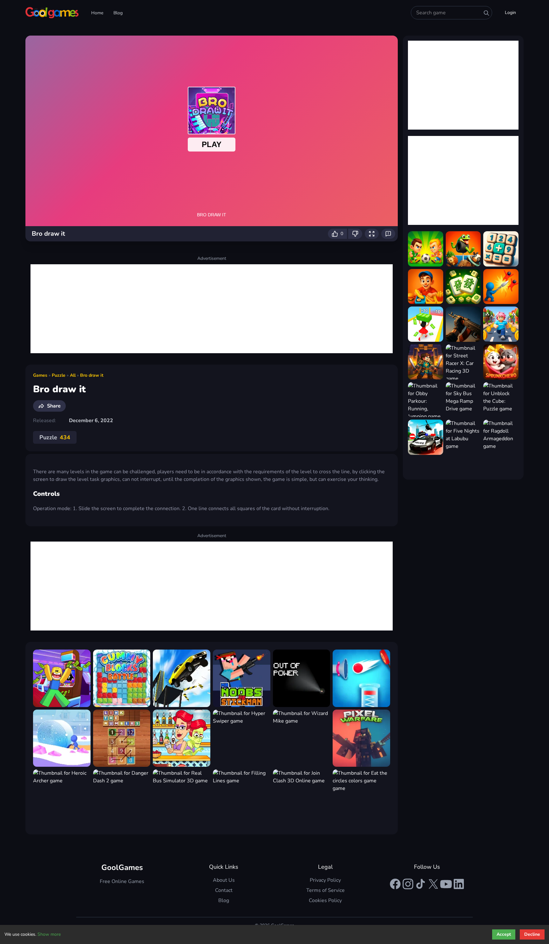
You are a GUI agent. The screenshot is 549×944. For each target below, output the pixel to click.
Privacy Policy (325, 880)
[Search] (486, 13)
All (73, 375)
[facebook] (395, 884)
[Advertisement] (211, 308)
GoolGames (122, 867)
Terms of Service (325, 890)
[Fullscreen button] (372, 234)
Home (97, 13)
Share (54, 405)
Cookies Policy (325, 900)
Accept (504, 934)
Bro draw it (91, 375)
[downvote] (355, 234)
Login (510, 13)
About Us (224, 880)
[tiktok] (420, 884)
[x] (433, 884)
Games (40, 375)
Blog (118, 13)
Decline (532, 934)
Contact (224, 890)
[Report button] (388, 234)
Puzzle (58, 375)
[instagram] (408, 884)
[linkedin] (458, 884)
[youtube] (446, 884)
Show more (49, 934)
